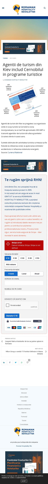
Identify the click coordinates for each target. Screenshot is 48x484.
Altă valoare (11, 264)
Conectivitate (24, 424)
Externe (24, 413)
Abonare (24, 393)
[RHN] (24, 8)
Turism (5, 58)
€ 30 (22, 258)
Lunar (24, 274)
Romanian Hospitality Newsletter (16, 80)
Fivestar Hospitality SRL (24, 446)
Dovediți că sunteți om (15, 299)
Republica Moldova (24, 409)
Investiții (24, 401)
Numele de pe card (13, 289)
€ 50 (37, 258)
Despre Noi (24, 389)
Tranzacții (24, 417)
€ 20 (15, 258)
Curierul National (15, 152)
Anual (37, 274)
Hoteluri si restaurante (24, 405)
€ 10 (7, 258)
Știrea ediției (24, 397)
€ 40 (30, 258)
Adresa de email (12, 279)
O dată (11, 274)
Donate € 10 (12, 316)
